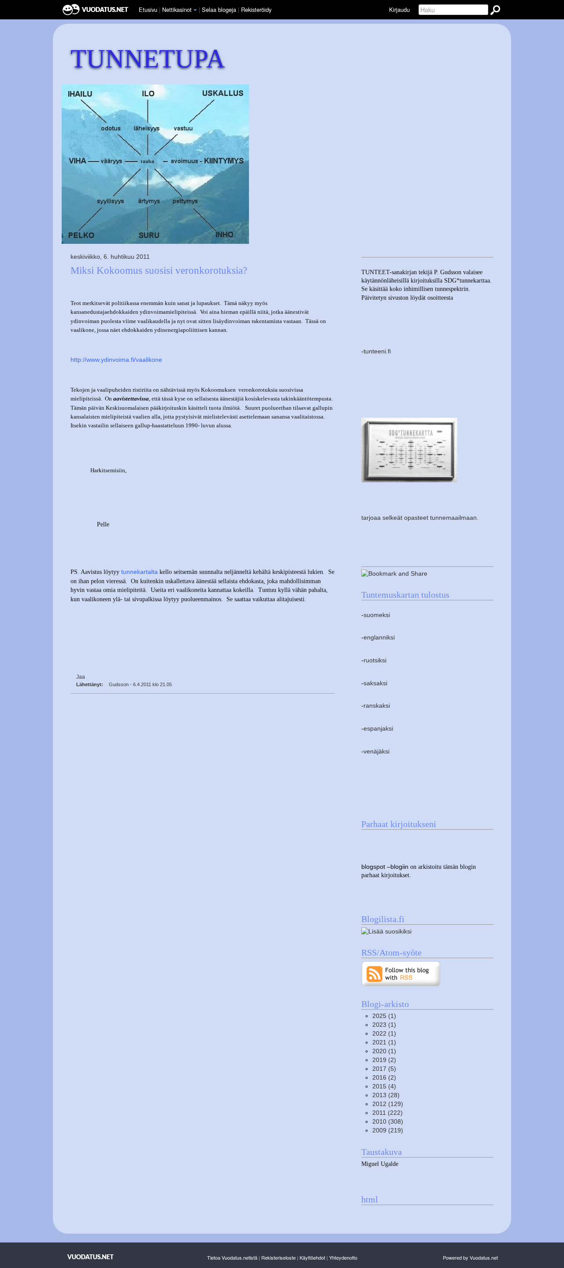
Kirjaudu (399, 9)
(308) (387, 1121)
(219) (387, 1130)
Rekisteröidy (256, 9)
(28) (386, 1095)
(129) (387, 1104)
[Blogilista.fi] (386, 931)
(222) (387, 1113)
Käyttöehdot (312, 1257)
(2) (384, 1060)
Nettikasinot (177, 9)
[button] (195, 10)
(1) (384, 1016)
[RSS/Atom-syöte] (401, 973)
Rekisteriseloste (278, 1257)
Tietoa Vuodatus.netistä (232, 1257)
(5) (384, 1069)
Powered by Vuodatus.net (470, 1257)
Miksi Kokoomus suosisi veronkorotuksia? (158, 270)
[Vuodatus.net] (90, 1257)
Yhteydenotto (343, 1257)
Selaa (219, 9)
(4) (384, 1086)
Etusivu (148, 9)
